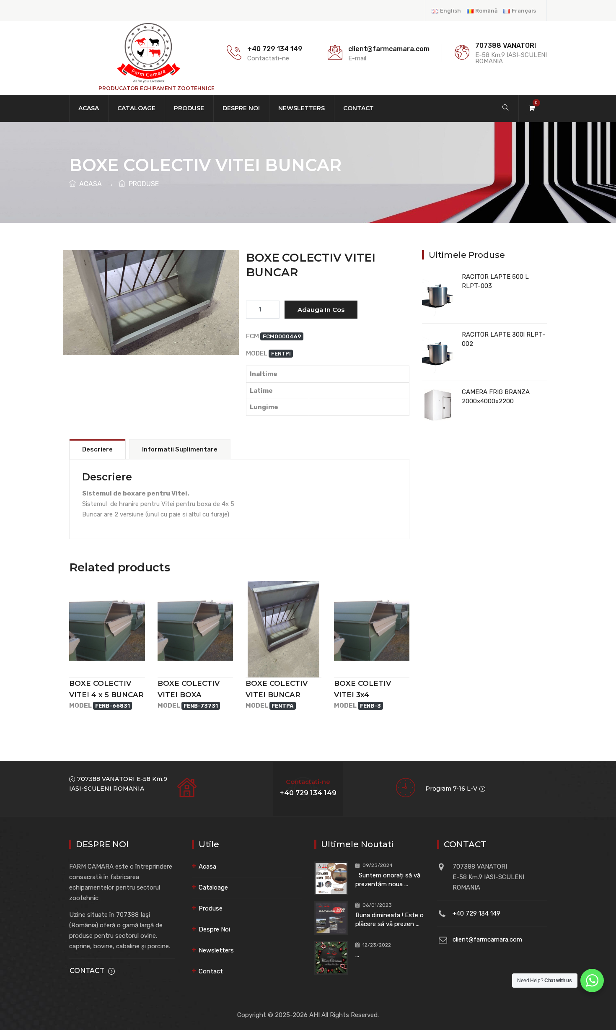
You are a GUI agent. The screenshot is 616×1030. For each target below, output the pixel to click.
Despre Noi (241, 108)
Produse (189, 108)
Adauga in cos (321, 310)
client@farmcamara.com (487, 939)
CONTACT (87, 971)
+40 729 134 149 (275, 49)
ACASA (89, 184)
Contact (358, 108)
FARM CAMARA (150, 319)
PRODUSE (142, 184)
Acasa (88, 108)
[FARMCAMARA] (148, 52)
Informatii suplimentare (179, 449)
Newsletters (301, 108)
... (357, 955)
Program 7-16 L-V (451, 788)
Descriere (97, 449)
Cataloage (136, 108)
